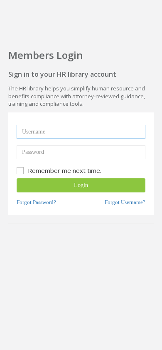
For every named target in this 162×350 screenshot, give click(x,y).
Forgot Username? (125, 202)
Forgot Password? (36, 202)
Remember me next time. (64, 170)
